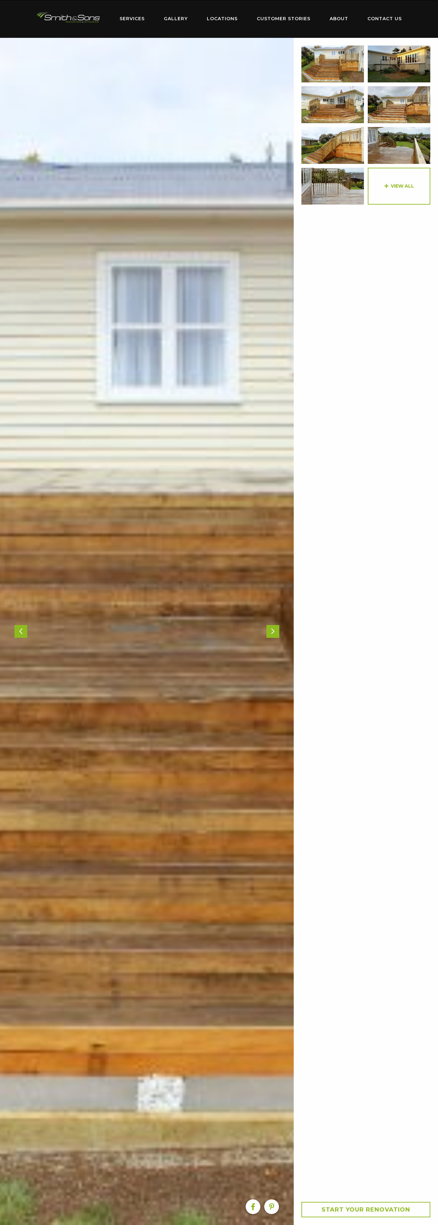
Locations (222, 18)
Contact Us (384, 18)
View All (402, 186)
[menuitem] (68, 19)
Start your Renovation (366, 1209)
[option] (147, 631)
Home (68, 17)
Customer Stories (283, 18)
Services (132, 18)
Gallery (176, 18)
